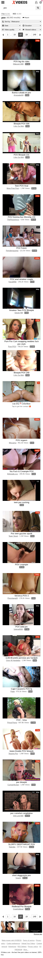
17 (20, 35)
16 (14, 35)
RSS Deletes (22, 946)
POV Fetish (21, 248)
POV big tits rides (21, 61)
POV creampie (21, 564)
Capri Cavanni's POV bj (21, 689)
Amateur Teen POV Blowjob (21, 310)
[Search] (38, 8)
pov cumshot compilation (21, 813)
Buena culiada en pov (21, 93)
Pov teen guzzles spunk (21, 533)
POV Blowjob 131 (21, 155)
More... (26, 950)
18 (26, 35)
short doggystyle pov (21, 875)
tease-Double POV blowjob (21, 751)
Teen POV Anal (21, 186)
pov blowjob (21, 782)
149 (34, 35)
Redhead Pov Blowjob (21, 906)
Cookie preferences (13, 943)
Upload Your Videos (28, 943)
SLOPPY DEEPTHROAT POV (21, 844)
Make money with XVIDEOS (12, 940)
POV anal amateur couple (21, 279)
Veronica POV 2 (21, 596)
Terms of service (29, 940)
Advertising (12, 946)
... (11, 35)
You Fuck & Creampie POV (21, 471)
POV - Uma (21, 720)
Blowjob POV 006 (21, 124)
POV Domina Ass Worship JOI (21, 217)
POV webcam (21, 627)
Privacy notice (33, 946)
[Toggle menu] (2, 2)
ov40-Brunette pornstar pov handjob (22, 658)
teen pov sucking (21, 502)
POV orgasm (21, 440)
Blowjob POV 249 (21, 373)
